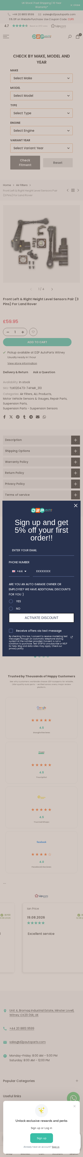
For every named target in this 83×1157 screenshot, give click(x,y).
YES (18, 601)
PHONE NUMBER (19, 562)
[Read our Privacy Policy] (71, 637)
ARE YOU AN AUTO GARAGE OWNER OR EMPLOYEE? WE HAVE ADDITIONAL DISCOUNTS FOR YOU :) (40, 589)
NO (18, 609)
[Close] (76, 505)
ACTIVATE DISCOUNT (41, 618)
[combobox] (19, 571)
